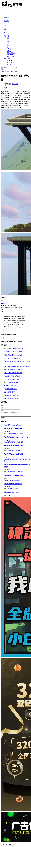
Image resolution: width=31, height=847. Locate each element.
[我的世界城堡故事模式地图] (12, 480)
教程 (8, 45)
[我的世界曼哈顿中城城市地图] (13, 450)
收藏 (2, 311)
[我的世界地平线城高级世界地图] (13, 471)
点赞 (2, 313)
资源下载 (6, 36)
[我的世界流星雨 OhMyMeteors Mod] (14, 433)
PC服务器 (9, 60)
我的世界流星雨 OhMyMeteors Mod (16, 437)
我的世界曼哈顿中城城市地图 (13, 454)
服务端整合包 (11, 54)
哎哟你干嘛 (15, 84)
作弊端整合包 (11, 56)
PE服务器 (9, 62)
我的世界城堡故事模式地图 (13, 484)
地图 (8, 43)
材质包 (9, 49)
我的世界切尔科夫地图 (11, 492)
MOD (8, 39)
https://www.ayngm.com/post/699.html (13, 327)
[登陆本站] (2, 69)
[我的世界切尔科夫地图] (11, 488)
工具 (8, 47)
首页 (5, 34)
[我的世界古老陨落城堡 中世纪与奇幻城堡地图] (17, 461)
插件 (8, 38)
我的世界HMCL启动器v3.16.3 (14, 428)
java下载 (9, 64)
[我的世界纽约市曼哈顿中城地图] (13, 442)
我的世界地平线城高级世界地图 (14, 475)
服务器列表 (7, 58)
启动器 (9, 51)
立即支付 (20, 307)
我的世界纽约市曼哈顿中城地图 (14, 446)
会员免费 (3, 304)
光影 (8, 41)
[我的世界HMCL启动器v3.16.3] (12, 425)
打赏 (2, 309)
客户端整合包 (11, 53)
